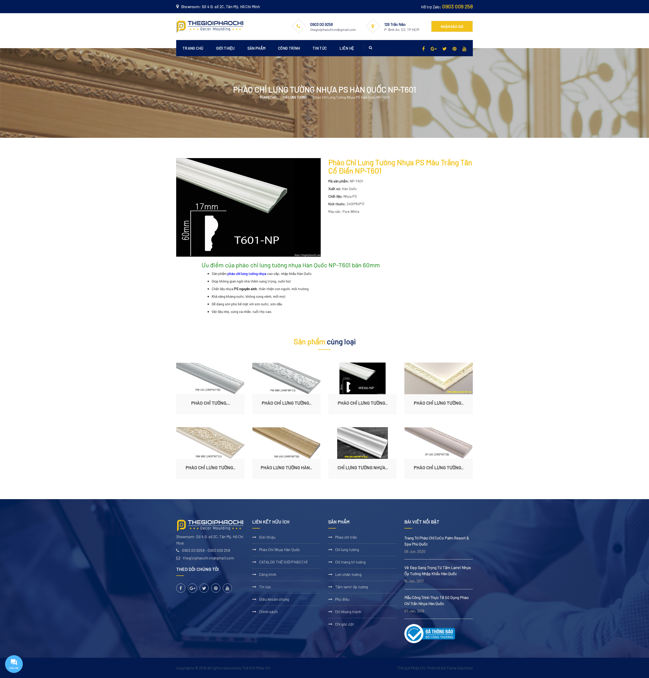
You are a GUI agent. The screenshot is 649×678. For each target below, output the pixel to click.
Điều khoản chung (274, 599)
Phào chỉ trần (346, 537)
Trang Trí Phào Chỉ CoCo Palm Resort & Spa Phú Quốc (436, 540)
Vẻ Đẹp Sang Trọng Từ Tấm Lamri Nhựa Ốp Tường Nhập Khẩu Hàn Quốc (437, 570)
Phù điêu (342, 599)
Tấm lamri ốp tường (351, 587)
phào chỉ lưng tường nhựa (246, 273)
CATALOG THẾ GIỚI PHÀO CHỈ (283, 562)
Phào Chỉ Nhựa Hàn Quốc (279, 549)
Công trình (289, 48)
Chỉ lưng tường (295, 97)
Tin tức (320, 48)
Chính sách (268, 611)
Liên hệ (346, 48)
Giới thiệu (225, 48)
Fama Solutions (460, 668)
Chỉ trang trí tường (350, 562)
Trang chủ (193, 48)
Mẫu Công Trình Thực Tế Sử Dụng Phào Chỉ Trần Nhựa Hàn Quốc (436, 600)
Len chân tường (348, 574)
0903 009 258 (457, 6)
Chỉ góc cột (344, 624)
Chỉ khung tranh (348, 611)
